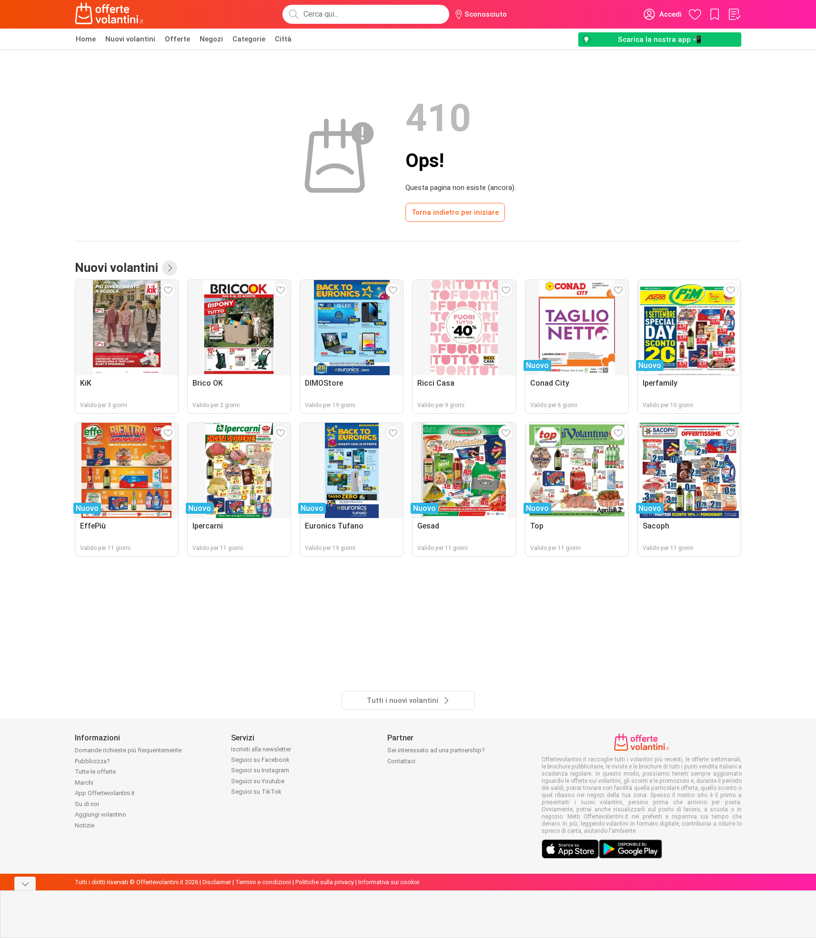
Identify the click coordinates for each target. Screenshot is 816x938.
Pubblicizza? (92, 761)
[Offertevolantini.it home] (109, 14)
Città (283, 39)
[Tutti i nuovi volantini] (169, 268)
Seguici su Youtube (257, 781)
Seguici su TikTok (256, 791)
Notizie (84, 825)
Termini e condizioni (263, 882)
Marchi (84, 782)
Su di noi (87, 804)
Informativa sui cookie (388, 882)
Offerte (177, 39)
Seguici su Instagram (260, 770)
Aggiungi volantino (100, 814)
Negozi (211, 39)
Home (86, 39)
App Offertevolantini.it (105, 793)
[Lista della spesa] (734, 14)
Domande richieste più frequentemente (128, 750)
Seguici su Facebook (260, 759)
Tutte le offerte (95, 771)
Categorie (248, 39)
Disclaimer (216, 882)
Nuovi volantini (130, 39)
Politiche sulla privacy (324, 882)
